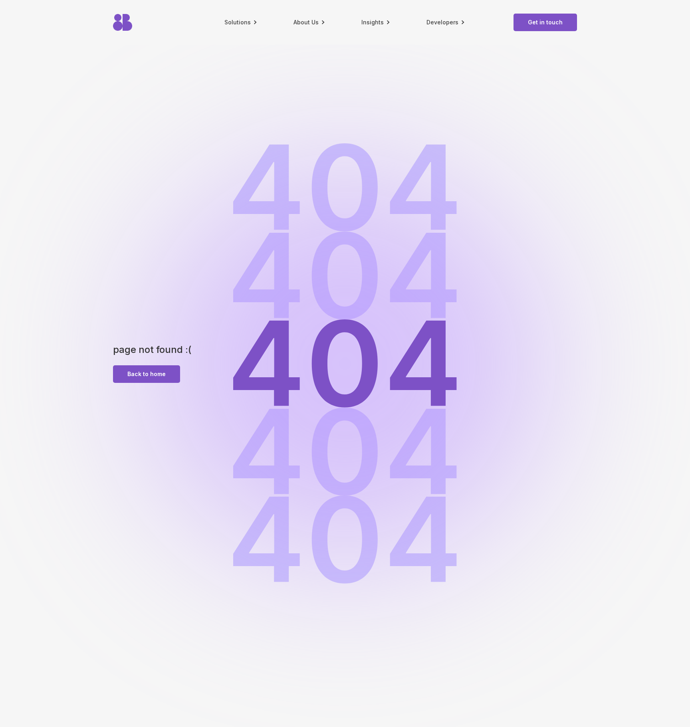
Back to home (146, 373)
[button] (241, 22)
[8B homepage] (148, 22)
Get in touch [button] (545, 22)
